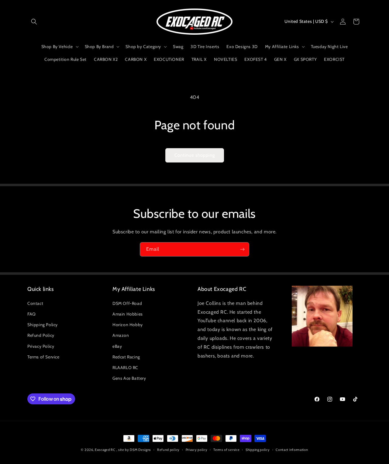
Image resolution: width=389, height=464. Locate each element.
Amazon (120, 335)
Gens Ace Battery (129, 378)
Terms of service (226, 450)
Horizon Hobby (127, 324)
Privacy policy (197, 450)
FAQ (31, 314)
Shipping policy (258, 450)
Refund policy (168, 450)
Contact (35, 303)
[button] (34, 21)
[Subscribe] (242, 249)
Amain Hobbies (127, 314)
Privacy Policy (40, 346)
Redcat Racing (126, 357)
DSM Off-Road (127, 303)
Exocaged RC (105, 450)
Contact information (292, 450)
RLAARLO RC (125, 367)
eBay (117, 346)
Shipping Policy (42, 324)
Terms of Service (43, 357)
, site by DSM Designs (133, 450)
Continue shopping (194, 155)
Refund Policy (40, 335)
